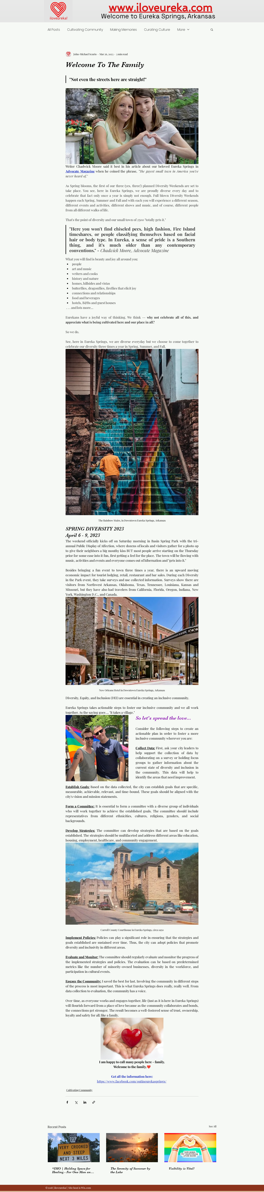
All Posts (54, 29)
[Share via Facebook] (67, 1102)
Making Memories (123, 29)
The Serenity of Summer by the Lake (130, 1170)
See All (212, 1126)
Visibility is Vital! (181, 1168)
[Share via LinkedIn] (85, 1102)
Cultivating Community (85, 29)
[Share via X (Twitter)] (76, 1102)
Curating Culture (157, 29)
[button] (212, 29)
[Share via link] (93, 1102)
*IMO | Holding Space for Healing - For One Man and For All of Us (72, 1170)
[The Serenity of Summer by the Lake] (132, 1147)
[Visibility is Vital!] (190, 1147)
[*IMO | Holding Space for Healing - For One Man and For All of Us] (74, 1147)
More (181, 29)
